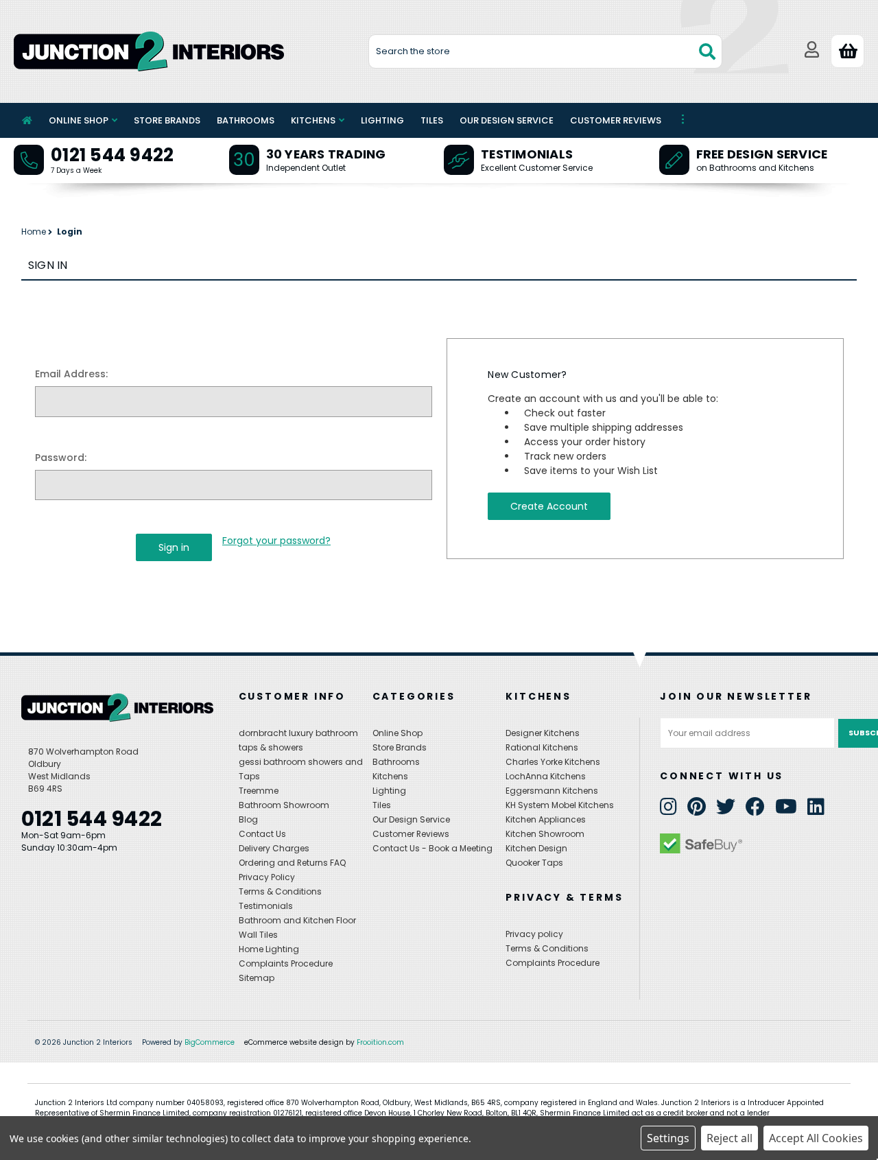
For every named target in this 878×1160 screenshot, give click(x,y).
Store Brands (167, 120)
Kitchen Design (536, 848)
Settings (668, 1138)
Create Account (549, 506)
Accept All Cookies (816, 1138)
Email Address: (71, 374)
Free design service (762, 154)
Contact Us (262, 834)
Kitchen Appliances (546, 819)
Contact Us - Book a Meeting (432, 848)
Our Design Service (507, 120)
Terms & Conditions (280, 891)
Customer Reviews (615, 120)
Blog (248, 819)
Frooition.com (380, 1042)
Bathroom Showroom (284, 805)
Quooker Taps (534, 862)
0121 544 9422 (112, 155)
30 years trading (326, 154)
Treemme (258, 790)
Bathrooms (245, 120)
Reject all (729, 1138)
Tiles (431, 120)
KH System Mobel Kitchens (560, 805)
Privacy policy (534, 934)
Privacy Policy (267, 877)
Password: (60, 457)
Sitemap (256, 978)
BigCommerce (210, 1042)
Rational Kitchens (542, 747)
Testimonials (527, 154)
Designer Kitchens (543, 733)
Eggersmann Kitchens (552, 790)
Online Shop (78, 120)
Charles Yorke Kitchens (553, 762)
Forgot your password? (276, 540)
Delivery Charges (274, 848)
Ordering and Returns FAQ (292, 862)
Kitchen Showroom (545, 834)
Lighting (382, 120)
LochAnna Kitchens (546, 776)
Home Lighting (269, 949)
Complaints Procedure (286, 963)
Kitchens (313, 120)
